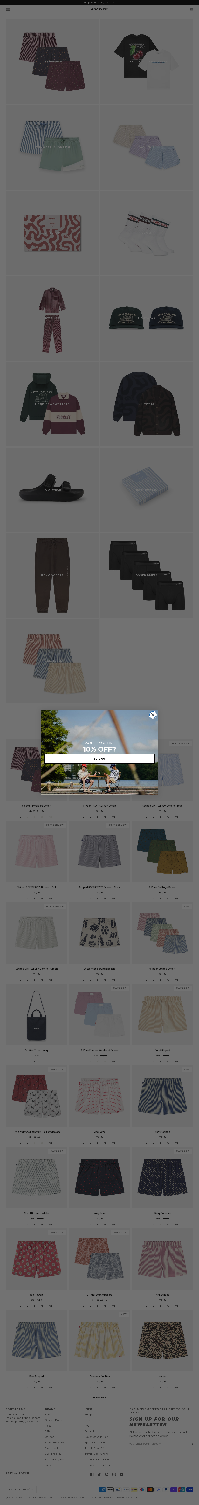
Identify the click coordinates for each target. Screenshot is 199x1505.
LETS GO (99, 758)
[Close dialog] (152, 714)
